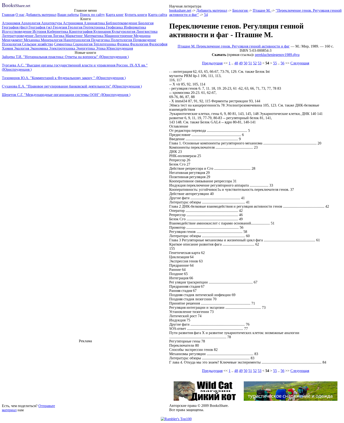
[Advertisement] (85, 373)
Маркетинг (74, 36)
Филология (139, 44)
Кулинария (102, 31)
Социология (83, 44)
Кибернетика (58, 31)
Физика (123, 44)
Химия (8, 48)
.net (16, 6)
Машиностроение (119, 36)
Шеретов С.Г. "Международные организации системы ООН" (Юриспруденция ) (66, 95)
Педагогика (101, 40)
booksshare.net (180, 10)
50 (245, 63)
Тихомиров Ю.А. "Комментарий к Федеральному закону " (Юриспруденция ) (64, 78)
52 (255, 63)
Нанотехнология (77, 40)
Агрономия (11, 23)
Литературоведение (18, 36)
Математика (94, 36)
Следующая (299, 63)
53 (259, 63)
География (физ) (15, 27)
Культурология (124, 31)
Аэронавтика (95, 23)
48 (236, 63)
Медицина (142, 36)
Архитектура (52, 23)
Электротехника (62, 48)
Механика (32, 40)
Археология (31, 23)
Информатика (135, 27)
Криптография (81, 31)
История (40, 31)
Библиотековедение (122, 23)
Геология (75, 27)
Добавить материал (41, 15)
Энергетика (86, 48)
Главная (8, 15)
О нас (20, 15)
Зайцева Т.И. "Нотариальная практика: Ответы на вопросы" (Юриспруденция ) (65, 57)
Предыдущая (212, 63)
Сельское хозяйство (37, 44)
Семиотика (63, 44)
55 (275, 63)
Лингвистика (146, 31)
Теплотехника (105, 44)
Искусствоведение (17, 31)
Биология (146, 23)
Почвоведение (144, 40)
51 (250, 63)
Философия (158, 44)
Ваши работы (68, 15)
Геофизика (115, 27)
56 (282, 63)
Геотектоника (94, 27)
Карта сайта (157, 15)
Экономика (39, 48)
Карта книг (115, 15)
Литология (43, 36)
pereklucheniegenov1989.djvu (277, 55)
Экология (22, 48)
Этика (101, 48)
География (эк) (41, 27)
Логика (59, 36)
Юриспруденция (119, 48)
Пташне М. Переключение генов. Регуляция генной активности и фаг (234, 46)
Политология (122, 40)
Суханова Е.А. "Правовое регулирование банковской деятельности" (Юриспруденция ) (72, 86)
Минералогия (52, 40)
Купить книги (136, 15)
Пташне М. (262, 10)
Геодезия (60, 27)
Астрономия (73, 23)
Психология (12, 44)
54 (206, 15)
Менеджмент (13, 40)
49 (241, 63)
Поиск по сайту (92, 15)
